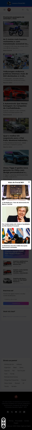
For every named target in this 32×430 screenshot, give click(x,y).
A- (3, 426)
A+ (3, 419)
